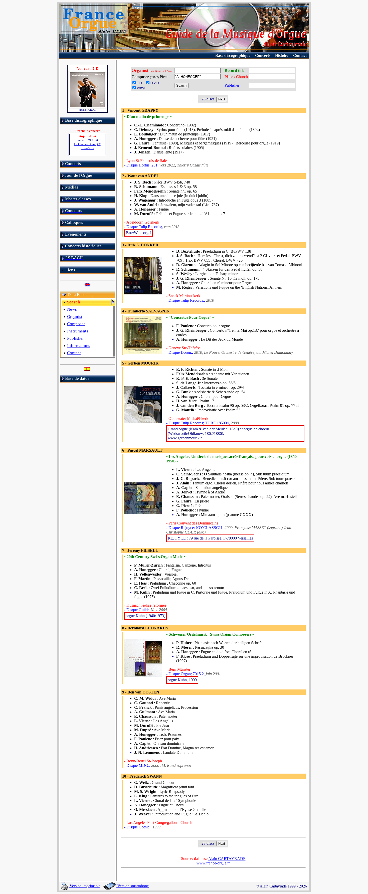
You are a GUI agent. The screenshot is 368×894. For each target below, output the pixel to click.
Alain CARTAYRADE (227, 858)
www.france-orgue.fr (213, 863)
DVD (155, 83)
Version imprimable (84, 886)
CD (140, 83)
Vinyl (140, 88)
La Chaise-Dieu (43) (87, 146)
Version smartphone (132, 886)
